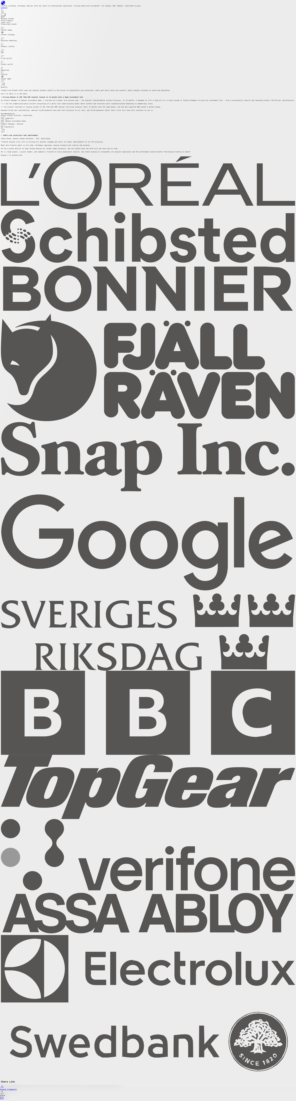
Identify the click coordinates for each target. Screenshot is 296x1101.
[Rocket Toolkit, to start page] (148, 3)
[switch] (3, 14)
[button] (148, 26)
